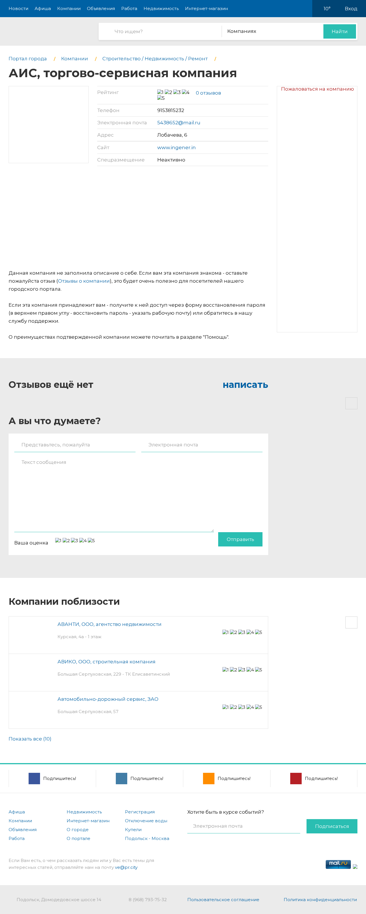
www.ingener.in (176, 147)
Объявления (101, 8)
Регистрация (140, 812)
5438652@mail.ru (178, 122)
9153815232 (170, 110)
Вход (351, 8)
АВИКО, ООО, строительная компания (106, 661)
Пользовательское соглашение (223, 899)
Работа (129, 8)
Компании (69, 8)
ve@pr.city (126, 867)
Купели (133, 829)
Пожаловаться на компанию (317, 89)
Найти (340, 31)
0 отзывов (208, 93)
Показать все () (30, 739)
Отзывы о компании (84, 281)
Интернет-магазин (206, 8)
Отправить (240, 539)
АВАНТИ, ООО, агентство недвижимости (109, 624)
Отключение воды (146, 820)
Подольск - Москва (147, 838)
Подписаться (332, 826)
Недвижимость (161, 8)
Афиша (43, 8)
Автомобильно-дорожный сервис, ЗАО (107, 699)
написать (245, 384)
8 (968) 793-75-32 (148, 899)
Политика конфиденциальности (320, 899)
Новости (18, 8)
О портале (78, 838)
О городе (78, 829)
